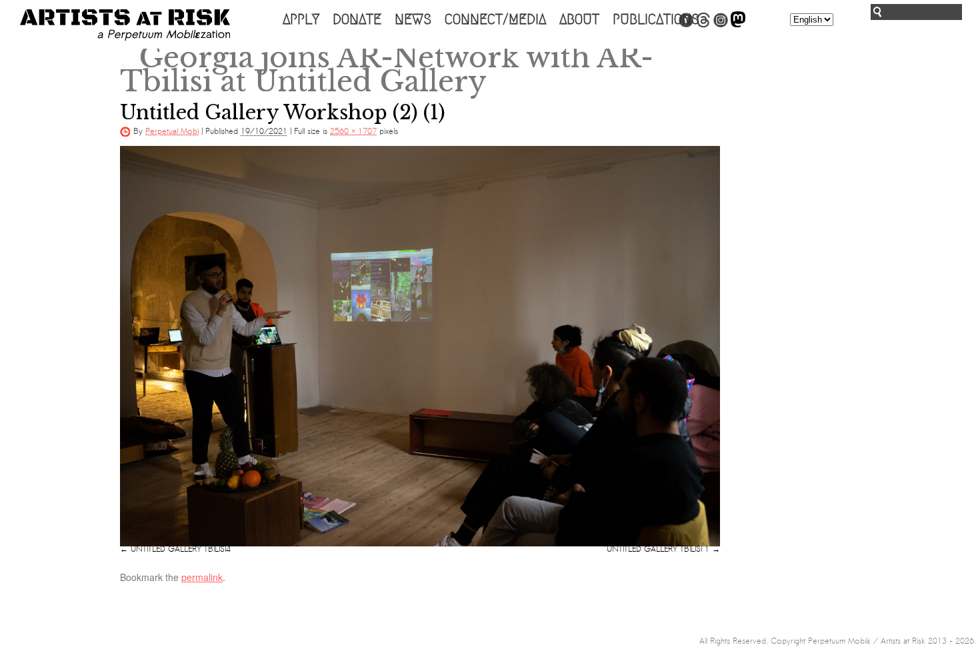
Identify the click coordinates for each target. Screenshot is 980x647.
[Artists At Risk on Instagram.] (720, 25)
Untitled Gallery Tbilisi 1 (658, 549)
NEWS (413, 19)
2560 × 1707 (353, 131)
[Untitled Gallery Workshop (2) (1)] (420, 346)
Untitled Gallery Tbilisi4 (181, 549)
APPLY (301, 19)
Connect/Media (495, 19)
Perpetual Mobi (172, 131)
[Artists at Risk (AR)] (125, 25)
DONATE (357, 19)
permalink (202, 577)
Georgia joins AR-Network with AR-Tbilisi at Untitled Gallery (386, 69)
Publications (656, 19)
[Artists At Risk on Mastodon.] (738, 25)
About (579, 19)
